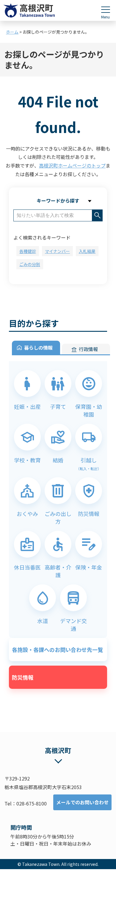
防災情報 (22, 677)
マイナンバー (57, 251)
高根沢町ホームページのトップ (72, 165)
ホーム (12, 32)
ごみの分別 (29, 264)
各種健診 (27, 251)
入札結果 (87, 251)
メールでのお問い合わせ (82, 802)
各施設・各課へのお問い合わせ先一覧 (57, 649)
